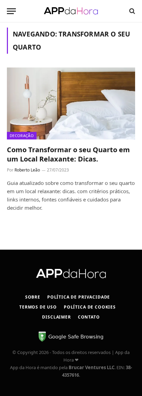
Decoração (22, 135)
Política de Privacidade (78, 297)
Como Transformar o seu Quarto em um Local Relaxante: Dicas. (68, 154)
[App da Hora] (71, 11)
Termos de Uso (38, 307)
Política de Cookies (90, 307)
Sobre (32, 297)
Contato (89, 317)
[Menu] (11, 11)
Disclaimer (56, 317)
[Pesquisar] (131, 11)
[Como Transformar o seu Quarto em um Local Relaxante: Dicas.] (71, 103)
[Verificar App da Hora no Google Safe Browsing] (71, 340)
